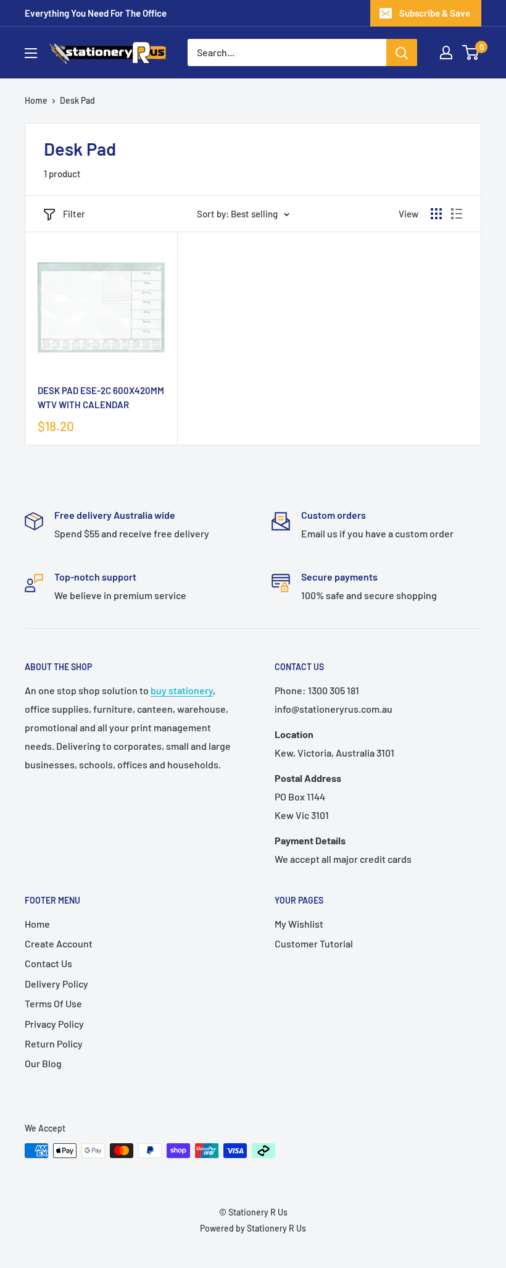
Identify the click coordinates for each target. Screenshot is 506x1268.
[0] (471, 52)
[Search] (401, 52)
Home (36, 100)
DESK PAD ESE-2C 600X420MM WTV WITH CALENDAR (101, 397)
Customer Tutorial (314, 943)
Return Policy (54, 1043)
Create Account (59, 943)
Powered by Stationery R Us (253, 1228)
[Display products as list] (456, 213)
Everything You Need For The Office (96, 13)
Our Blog (43, 1063)
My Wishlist (299, 924)
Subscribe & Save (434, 13)
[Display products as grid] (436, 213)
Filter (74, 213)
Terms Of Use (53, 1003)
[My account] (446, 52)
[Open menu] (31, 53)
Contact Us (48, 963)
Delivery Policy (56, 983)
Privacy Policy (54, 1024)
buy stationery (182, 690)
